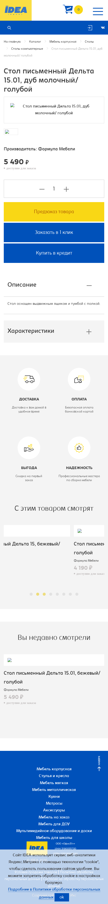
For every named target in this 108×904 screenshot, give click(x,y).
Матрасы (54, 804)
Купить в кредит (54, 253)
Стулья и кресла (54, 776)
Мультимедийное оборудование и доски (54, 831)
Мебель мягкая (54, 783)
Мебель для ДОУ (54, 824)
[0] (68, 10)
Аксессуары (54, 810)
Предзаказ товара (54, 211)
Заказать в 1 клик (54, 232)
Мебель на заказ (54, 817)
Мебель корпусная (62, 41)
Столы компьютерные (27, 48)
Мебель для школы (54, 838)
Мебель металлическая (54, 790)
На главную (12, 41)
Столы (89, 41)
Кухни (54, 797)
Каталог (35, 41)
